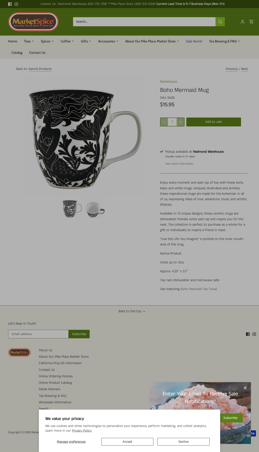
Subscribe (230, 417)
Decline (183, 441)
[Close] (245, 387)
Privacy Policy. (82, 430)
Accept (127, 441)
